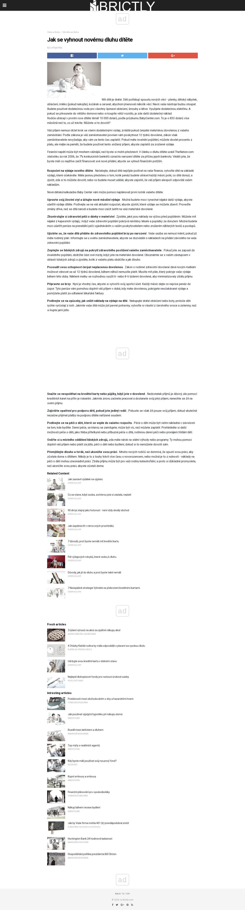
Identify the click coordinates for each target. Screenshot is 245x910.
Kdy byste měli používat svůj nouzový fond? (92, 760)
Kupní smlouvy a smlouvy (82, 776)
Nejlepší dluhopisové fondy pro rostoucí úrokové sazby (98, 676)
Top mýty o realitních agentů (84, 745)
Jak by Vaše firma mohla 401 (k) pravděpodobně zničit (98, 823)
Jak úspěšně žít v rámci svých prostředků (91, 525)
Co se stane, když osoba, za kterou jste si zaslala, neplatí (99, 494)
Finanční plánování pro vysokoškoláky (89, 792)
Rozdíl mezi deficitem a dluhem (85, 729)
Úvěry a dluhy (53, 32)
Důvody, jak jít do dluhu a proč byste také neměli (94, 572)
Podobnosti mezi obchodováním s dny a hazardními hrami (100, 698)
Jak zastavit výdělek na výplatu (85, 479)
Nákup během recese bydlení (84, 807)
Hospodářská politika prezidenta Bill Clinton (92, 854)
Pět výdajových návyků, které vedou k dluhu (92, 556)
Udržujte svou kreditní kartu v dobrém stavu (92, 661)
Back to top (122, 894)
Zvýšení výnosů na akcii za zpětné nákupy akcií (94, 630)
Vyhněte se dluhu (70, 32)
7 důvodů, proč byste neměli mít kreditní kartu (93, 541)
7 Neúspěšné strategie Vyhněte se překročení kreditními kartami (104, 587)
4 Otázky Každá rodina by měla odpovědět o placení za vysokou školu (106, 645)
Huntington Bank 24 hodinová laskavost (90, 838)
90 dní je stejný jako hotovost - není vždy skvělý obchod (98, 510)
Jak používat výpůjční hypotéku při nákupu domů (95, 714)
